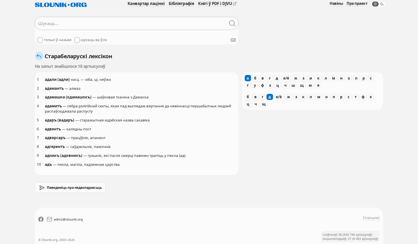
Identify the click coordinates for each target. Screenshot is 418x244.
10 (39, 164)
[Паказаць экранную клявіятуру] (233, 40)
